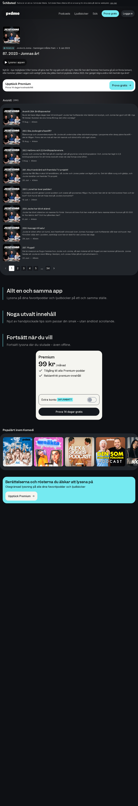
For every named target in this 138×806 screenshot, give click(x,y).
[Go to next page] (54, 268)
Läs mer (113, 3)
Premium (47, 357)
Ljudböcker (81, 13)
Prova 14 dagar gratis (69, 411)
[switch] (92, 399)
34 (48, 268)
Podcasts (64, 13)
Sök (95, 13)
